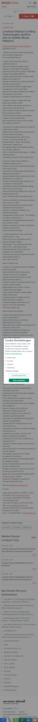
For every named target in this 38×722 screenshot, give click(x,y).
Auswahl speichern (19, 375)
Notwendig (11, 358)
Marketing (11, 368)
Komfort (10, 361)
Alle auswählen (19, 380)
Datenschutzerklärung (13, 354)
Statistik (10, 364)
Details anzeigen (12, 371)
